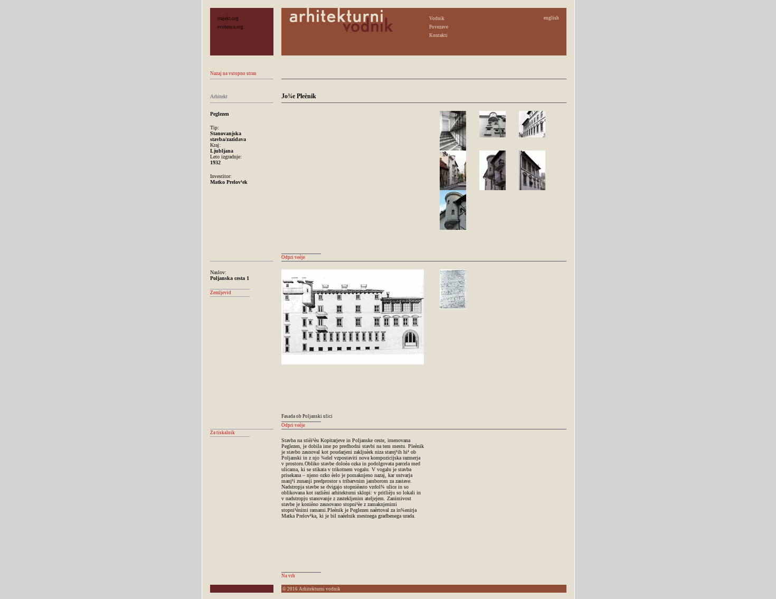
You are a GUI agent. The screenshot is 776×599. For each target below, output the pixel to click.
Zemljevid (220, 292)
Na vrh (288, 575)
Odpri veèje (293, 257)
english (551, 18)
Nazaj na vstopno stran (233, 73)
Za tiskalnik (222, 432)
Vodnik (436, 18)
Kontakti (438, 35)
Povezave (438, 27)
